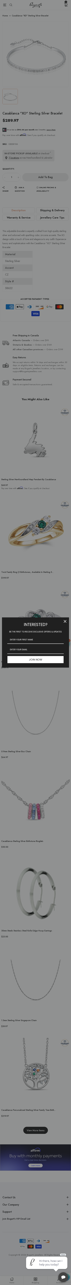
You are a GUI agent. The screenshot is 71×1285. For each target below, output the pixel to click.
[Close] (65, 621)
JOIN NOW (35, 659)
